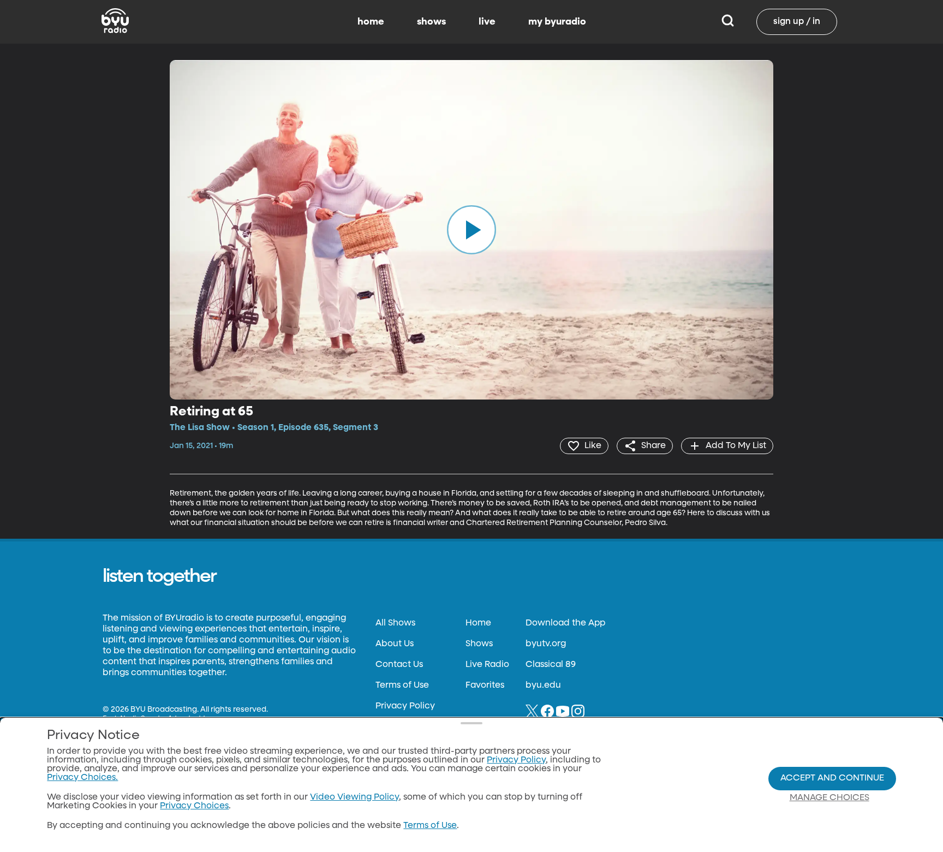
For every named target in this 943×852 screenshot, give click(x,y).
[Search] (728, 22)
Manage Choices (829, 798)
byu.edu (543, 685)
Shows (479, 644)
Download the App (565, 623)
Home (478, 623)
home (370, 22)
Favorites (484, 685)
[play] (471, 229)
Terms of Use (402, 685)
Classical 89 (551, 664)
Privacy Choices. (82, 777)
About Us (394, 644)
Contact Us (399, 664)
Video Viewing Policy (354, 797)
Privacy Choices (194, 806)
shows (431, 22)
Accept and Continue (832, 778)
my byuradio (557, 22)
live (487, 22)
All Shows (395, 623)
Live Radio (487, 664)
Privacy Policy (405, 706)
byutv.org (546, 644)
